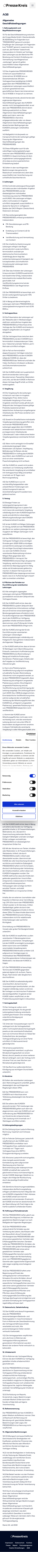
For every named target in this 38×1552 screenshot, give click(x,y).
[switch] (33, 782)
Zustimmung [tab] (7, 740)
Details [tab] (18, 740)
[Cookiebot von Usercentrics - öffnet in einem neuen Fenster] (27, 734)
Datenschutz (19, 1543)
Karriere (29, 1543)
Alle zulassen (19, 804)
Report (15, 1545)
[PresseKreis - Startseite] (15, 5)
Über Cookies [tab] (30, 740)
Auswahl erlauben (19, 810)
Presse (8, 1545)
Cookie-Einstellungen (17, 1548)
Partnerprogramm (26, 1545)
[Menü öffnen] (32, 5)
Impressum (9, 1543)
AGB (28, 1548)
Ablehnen (19, 816)
